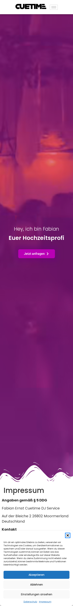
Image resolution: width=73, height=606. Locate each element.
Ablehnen (36, 584)
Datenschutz (30, 601)
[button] (67, 535)
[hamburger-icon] (54, 7)
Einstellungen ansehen (36, 594)
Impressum (45, 601)
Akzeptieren (36, 575)
